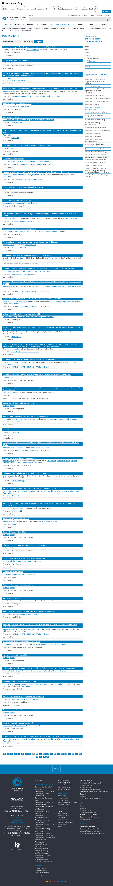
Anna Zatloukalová (10, 120)
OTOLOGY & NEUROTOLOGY (22, 221)
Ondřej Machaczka (34, 175)
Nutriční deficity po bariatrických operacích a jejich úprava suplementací (29, 611)
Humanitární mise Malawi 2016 (14, 532)
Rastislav (6, 63)
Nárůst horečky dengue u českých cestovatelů (19, 585)
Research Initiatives (86, 781)
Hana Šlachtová (46, 286)
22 (80, 754)
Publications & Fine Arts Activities (90, 789)
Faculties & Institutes (41, 28)
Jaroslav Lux (10, 631)
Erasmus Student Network (66, 822)
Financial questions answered (67, 802)
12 (44, 754)
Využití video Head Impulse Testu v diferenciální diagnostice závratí (27, 255)
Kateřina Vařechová (10, 561)
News (87, 46)
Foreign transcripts (64, 798)
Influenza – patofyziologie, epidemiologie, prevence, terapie (24, 545)
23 (37, 757)
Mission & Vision (85, 810)
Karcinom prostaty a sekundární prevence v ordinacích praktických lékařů (29, 47)
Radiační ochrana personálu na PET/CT (17, 200)
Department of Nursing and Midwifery (97, 130)
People (87, 52)
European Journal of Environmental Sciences (27, 179)
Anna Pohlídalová (9, 601)
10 (37, 754)
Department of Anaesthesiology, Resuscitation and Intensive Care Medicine (95, 81)
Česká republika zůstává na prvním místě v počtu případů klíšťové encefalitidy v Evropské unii (37, 375)
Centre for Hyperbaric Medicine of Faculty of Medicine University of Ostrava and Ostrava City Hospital (97, 170)
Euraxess (83, 796)
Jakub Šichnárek (8, 258)
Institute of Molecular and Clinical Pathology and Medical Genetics (96, 158)
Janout (11, 78)
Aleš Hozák (46, 521)
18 (66, 754)
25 (44, 757)
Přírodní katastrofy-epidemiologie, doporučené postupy (23, 187)
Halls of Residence (41, 870)
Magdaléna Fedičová (37, 231)
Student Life (46, 24)
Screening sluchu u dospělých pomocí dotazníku (20, 681)
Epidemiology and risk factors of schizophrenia (20, 458)
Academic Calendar (64, 789)
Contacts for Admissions (87, 827)
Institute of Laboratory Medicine (95, 162)
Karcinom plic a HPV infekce (13, 572)
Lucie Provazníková (25, 671)
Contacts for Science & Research (90, 798)
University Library (40, 868)
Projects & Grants (85, 787)
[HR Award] (17, 845)
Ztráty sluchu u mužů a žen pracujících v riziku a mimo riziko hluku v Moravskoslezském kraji (36, 736)
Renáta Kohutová (9, 203)
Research (82, 24)
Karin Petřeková (8, 271)
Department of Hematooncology (95, 120)
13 (48, 754)
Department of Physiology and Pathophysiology (93, 140)
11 (41, 754)
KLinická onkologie (18, 481)
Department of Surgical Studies (95, 149)
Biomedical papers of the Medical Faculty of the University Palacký (35, 164)
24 (41, 757)
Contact (87, 67)
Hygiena (14, 524)
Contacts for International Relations (91, 829)
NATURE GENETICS (18, 81)
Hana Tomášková (32, 50)
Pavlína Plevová (8, 218)
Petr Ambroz (72, 332)
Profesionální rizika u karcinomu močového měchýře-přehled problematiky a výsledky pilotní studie (39, 668)
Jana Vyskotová (50, 258)
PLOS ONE (15, 138)
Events (60, 811)
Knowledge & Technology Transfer (91, 783)
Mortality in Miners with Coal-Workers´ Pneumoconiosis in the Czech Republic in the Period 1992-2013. (40, 89)
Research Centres (86, 785)
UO (8, 24)
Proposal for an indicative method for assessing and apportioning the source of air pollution (36, 172)
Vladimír (6, 78)
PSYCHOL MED (16, 511)
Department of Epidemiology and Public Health (93, 39)
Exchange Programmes (65, 785)
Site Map (71, 15)
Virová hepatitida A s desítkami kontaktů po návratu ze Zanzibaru (27, 710)
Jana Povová (27, 332)
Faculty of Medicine (58, 28)
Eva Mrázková (23, 106)
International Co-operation (93, 64)
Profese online (16, 123)
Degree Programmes (64, 782)
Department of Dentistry (92, 104)
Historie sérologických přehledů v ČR (16, 519)
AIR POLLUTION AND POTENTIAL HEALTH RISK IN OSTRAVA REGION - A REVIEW (32, 299)
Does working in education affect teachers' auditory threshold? (25, 416)
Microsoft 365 (78, 15)
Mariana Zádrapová (10, 106)
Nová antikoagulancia (11, 117)
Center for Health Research (44, 862)
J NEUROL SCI (16, 337)
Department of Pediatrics (93, 136)
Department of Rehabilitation (44, 835)
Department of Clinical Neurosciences (97, 98)
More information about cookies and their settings (43, 9)
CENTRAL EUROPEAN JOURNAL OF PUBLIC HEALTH (30, 291)
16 (59, 754)
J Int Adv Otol (16, 496)
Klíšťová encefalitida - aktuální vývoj (16, 60)
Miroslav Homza (35, 120)
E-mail (92, 15)
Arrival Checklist (63, 824)
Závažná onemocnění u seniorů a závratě (18, 723)
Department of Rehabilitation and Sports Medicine (94, 145)
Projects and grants (93, 58)
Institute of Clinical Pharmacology (96, 152)
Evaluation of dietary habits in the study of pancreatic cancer (25, 473)
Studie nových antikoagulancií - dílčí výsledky (19, 229)
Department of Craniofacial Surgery (96, 101)
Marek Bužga (20, 271)
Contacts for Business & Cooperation (91, 833)
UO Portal (107, 15)
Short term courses (64, 787)
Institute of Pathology (41, 848)
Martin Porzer (8, 161)
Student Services (63, 820)
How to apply (62, 796)
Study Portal (99, 15)
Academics (19, 24)
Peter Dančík (49, 671)
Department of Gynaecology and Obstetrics (94, 116)
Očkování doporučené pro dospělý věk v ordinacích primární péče (26, 145)
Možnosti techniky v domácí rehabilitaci (17, 104)
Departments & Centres (65, 24)
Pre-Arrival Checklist (64, 804)
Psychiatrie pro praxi (18, 248)
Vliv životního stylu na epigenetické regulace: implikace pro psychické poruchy (31, 242)
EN (32, 15)
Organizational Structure (22, 28)
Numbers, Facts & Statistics (88, 815)
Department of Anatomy (92, 86)
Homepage (38, 780)
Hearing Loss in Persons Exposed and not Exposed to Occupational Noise (29, 488)
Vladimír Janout (48, 120)
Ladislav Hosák (16, 463)
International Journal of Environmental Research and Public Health (35, 96)
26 (48, 757)
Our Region (61, 817)
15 (55, 754)
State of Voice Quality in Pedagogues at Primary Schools (23, 697)
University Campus (63, 815)
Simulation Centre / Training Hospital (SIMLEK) (97, 176)
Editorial (6, 430)
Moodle (86, 15)
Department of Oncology (93, 133)
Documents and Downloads (89, 817)
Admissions (32, 24)
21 (77, 754)
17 (62, 754)
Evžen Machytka (44, 271)
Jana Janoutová (23, 120)
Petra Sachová (33, 491)
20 (73, 754)
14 (51, 754)
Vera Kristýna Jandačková (12, 349)
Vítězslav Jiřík (7, 175)
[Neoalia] (17, 799)
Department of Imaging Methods (95, 127)
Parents (60, 826)
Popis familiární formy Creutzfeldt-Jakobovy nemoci (21, 642)
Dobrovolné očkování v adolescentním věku (18, 403)
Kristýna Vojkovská (46, 491)
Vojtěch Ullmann (33, 203)
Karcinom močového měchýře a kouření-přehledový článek (24, 558)
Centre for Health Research (94, 165)
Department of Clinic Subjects (94, 95)
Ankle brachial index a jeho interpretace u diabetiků (21, 314)
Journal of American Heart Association (25, 352)
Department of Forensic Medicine (96, 112)
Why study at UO (63, 780)
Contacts (104, 24)
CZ (30, 15)
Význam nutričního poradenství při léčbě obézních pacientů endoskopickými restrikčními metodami (39, 268)
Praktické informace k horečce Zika (15, 655)
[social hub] (56, 769)
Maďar (12, 63)
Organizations (62, 813)
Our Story (83, 808)
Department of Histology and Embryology (93, 123)
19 (69, 754)
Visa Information (63, 800)
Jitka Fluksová (50, 419)
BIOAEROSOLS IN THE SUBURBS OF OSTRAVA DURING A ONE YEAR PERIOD (30, 360)
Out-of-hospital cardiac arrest (13, 159)
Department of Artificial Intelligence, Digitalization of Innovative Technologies (97, 90)
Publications (26, 30)
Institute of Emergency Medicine (95, 155)
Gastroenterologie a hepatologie (23, 274)
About (93, 24)
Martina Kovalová (63, 461)
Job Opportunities (86, 819)
